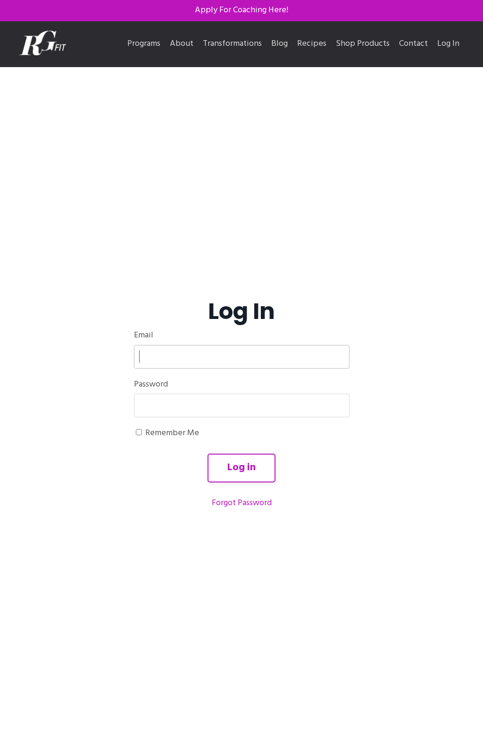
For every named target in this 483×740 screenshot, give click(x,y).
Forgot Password (242, 503)
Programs (143, 44)
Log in (241, 467)
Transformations (232, 44)
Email (143, 335)
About (181, 44)
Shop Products (363, 44)
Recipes (311, 44)
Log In (448, 44)
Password (151, 384)
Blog (279, 44)
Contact (413, 44)
